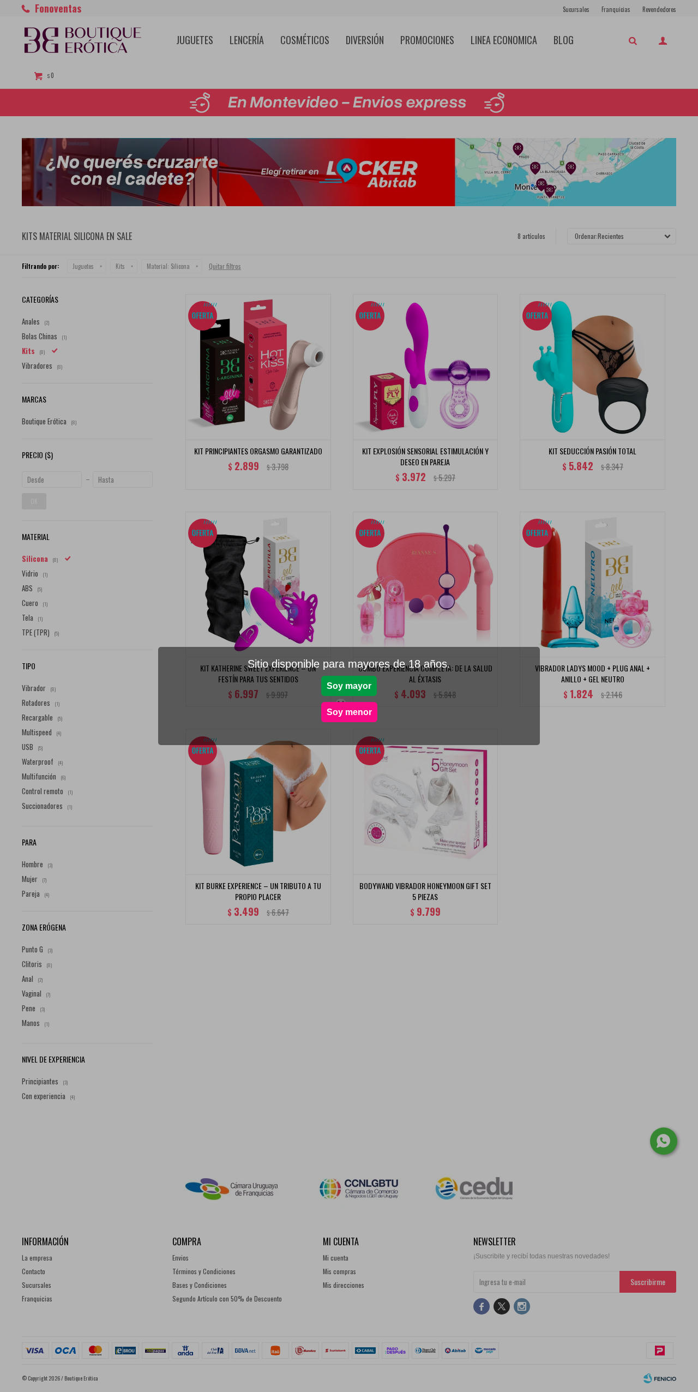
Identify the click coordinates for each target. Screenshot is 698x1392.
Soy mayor (349, 686)
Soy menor (349, 712)
